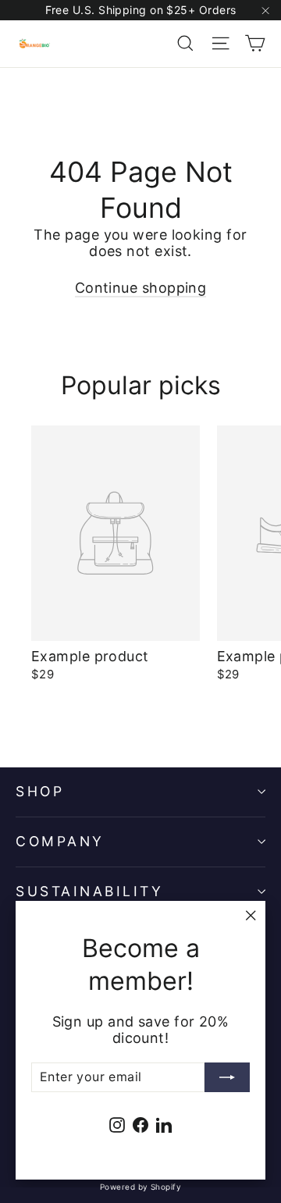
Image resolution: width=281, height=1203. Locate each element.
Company (60, 841)
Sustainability (89, 891)
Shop (40, 791)
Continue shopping (141, 287)
